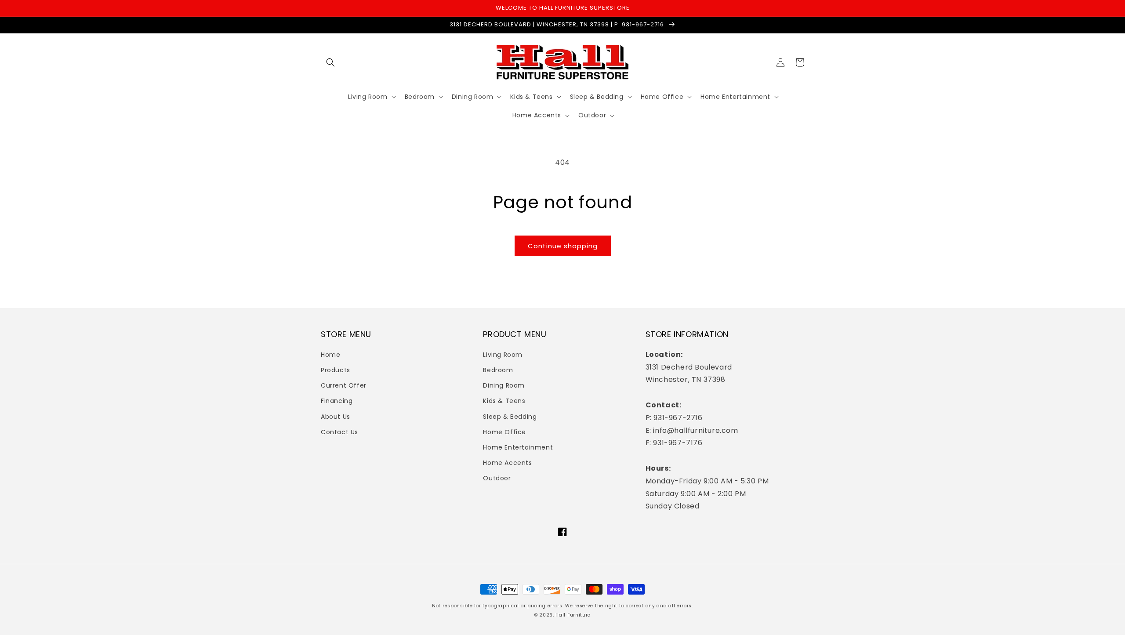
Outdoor (497, 478)
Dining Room (504, 385)
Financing (336, 400)
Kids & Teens (504, 400)
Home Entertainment (518, 447)
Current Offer (344, 385)
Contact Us (339, 432)
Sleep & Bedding (510, 416)
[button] (330, 62)
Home (330, 354)
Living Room (503, 354)
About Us (335, 416)
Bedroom (498, 370)
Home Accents (507, 462)
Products (335, 370)
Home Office (504, 432)
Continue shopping (563, 245)
